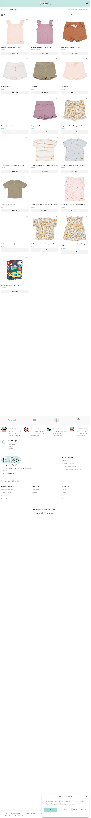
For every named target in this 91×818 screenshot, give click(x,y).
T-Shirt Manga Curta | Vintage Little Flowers (44, 561)
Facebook (64, 790)
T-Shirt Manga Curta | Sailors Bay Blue (73, 271)
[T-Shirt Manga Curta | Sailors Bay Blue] (74, 255)
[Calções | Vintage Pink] (15, 163)
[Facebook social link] (2, 781)
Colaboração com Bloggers (69, 767)
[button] (86, 796)
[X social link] (6, 781)
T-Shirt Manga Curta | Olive (9, 416)
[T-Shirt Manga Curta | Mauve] (15, 599)
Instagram (65, 793)
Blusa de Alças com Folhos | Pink (11, 47)
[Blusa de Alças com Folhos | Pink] (15, 31)
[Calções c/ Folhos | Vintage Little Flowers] (74, 110)
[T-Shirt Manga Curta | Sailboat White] (15, 308)
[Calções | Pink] (74, 71)
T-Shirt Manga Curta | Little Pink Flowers (73, 416)
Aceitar (50, 810)
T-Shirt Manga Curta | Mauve (10, 667)
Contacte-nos (5, 796)
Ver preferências (79, 810)
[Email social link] (9, 781)
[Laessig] (57, 720)
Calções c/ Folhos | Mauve (39, 126)
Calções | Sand (5, 86)
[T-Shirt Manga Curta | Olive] (15, 400)
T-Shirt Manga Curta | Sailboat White (12, 377)
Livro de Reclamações (7, 799)
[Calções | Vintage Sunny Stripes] (74, 31)
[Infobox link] (11, 732)
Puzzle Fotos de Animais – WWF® (11, 707)
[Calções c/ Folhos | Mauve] (44, 110)
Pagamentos (35, 793)
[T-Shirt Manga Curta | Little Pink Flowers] (74, 400)
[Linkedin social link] (15, 781)
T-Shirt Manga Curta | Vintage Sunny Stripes (44, 271)
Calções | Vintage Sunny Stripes (70, 47)
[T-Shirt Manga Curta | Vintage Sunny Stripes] (44, 255)
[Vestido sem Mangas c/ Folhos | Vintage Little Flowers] (74, 546)
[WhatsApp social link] (18, 781)
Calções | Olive (35, 86)
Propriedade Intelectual (68, 764)
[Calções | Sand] (15, 71)
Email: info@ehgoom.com (8, 774)
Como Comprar (36, 790)
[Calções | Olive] (44, 71)
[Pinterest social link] (12, 781)
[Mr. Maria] (79, 720)
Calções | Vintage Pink (8, 231)
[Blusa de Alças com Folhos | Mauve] (44, 31)
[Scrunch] (12, 720)
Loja (7, 9)
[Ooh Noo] (34, 720)
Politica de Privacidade (7, 790)
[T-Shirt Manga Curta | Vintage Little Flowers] (44, 546)
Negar (65, 810)
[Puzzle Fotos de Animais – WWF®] (15, 691)
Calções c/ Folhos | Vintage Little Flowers (73, 126)
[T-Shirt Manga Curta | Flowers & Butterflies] (44, 453)
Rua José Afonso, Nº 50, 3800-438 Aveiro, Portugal (16, 777)
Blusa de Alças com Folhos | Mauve (41, 47)
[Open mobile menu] (2, 3)
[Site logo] (44, 3)
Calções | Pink (65, 86)
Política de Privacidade (65, 814)
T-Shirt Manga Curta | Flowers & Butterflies (44, 522)
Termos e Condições (6, 793)
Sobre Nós (65, 761)
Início (3, 9)
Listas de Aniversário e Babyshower (71, 770)
